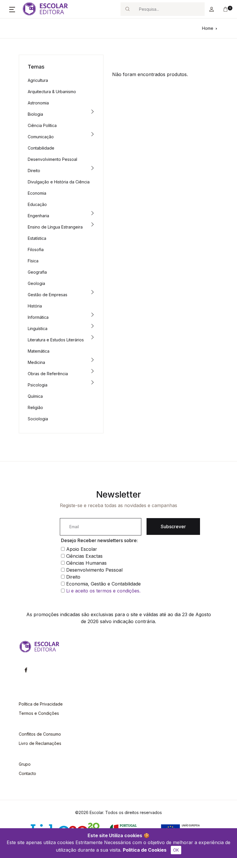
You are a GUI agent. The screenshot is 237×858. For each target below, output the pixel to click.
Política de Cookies (144, 850)
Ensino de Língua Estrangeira (55, 226)
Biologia (35, 114)
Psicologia (37, 384)
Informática (38, 317)
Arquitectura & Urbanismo (52, 91)
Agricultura (38, 80)
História (35, 305)
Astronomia (38, 102)
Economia (37, 193)
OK (176, 850)
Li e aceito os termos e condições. (103, 591)
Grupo (25, 764)
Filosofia (36, 249)
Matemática (38, 351)
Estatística (37, 238)
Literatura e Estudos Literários (56, 339)
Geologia (36, 283)
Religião (35, 407)
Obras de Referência (48, 373)
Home (207, 28)
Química (35, 396)
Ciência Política (42, 125)
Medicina (36, 362)
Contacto (27, 773)
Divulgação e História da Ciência (59, 181)
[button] (12, 9)
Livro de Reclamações (40, 743)
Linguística (37, 328)
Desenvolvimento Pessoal (52, 159)
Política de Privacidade (41, 704)
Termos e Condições (39, 713)
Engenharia (38, 215)
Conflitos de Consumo (40, 734)
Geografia (37, 272)
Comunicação (41, 136)
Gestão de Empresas (47, 294)
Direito (34, 170)
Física (33, 260)
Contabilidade (41, 148)
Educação (37, 204)
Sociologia (38, 418)
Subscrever (173, 526)
